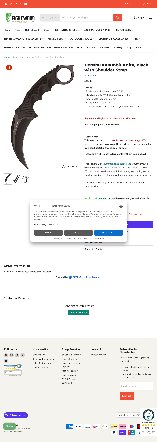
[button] (139, 18)
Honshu (92, 75)
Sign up (126, 396)
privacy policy (39, 354)
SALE (46, 30)
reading (118, 47)
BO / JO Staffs (123, 30)
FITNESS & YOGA (13, 47)
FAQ (138, 47)
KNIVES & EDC (56, 38)
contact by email (98, 354)
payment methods (70, 359)
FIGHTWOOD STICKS (66, 30)
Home (7, 30)
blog (129, 47)
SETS (79, 47)
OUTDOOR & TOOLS (81, 38)
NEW (18, 30)
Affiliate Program (70, 370)
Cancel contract (40, 367)
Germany (143, 4)
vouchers (104, 47)
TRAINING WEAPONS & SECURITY (23, 38)
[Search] (117, 17)
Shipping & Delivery (71, 354)
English (125, 4)
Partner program (70, 375)
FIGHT (138, 38)
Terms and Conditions (43, 359)
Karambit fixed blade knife (117, 163)
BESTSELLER (32, 30)
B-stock (91, 47)
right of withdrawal (42, 363)
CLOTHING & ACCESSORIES (114, 38)
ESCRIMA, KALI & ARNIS (96, 30)
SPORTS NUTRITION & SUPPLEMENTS (50, 47)
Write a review (78, 312)
